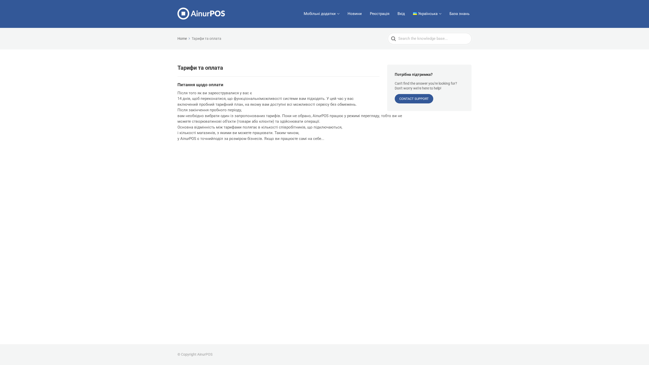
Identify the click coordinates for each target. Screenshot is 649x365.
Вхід (401, 13)
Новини (355, 13)
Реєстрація (379, 13)
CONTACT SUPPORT (414, 99)
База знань (459, 13)
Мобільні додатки (320, 13)
